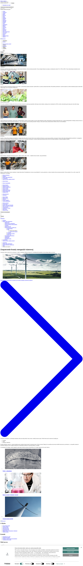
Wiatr (4, 245)
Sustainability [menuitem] (6, 183)
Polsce (4, 28)
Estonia (4, 17)
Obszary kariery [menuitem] (5, 189)
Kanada (4, 22)
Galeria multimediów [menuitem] (6, 201)
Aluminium (2, 218)
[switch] (32, 564)
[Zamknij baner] (81, 547)
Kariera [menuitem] (5, 184)
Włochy (4, 36)
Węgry (4, 34)
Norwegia (4, 27)
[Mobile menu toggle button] (4, 51)
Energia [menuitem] (4, 41)
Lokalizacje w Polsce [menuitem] (6, 208)
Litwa (4, 23)
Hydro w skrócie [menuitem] (6, 200)
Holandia (4, 21)
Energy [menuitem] (5, 181)
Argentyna (4, 12)
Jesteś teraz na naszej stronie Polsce (7, 7)
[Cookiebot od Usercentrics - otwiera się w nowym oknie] (7, 564)
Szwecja (4, 33)
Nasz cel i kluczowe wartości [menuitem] (8, 206)
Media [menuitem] (4, 47)
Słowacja (4, 30)
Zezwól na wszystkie (71, 548)
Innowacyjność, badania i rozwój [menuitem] (9, 179)
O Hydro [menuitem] (4, 48)
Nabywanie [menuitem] (5, 209)
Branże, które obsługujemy (7, 243)
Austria (4, 13)
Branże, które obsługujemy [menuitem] (7, 177)
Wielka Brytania (5, 35)
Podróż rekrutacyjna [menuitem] (6, 191)
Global (4, 11)
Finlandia (4, 18)
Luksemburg (5, 24)
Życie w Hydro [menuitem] (5, 188)
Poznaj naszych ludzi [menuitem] (6, 190)
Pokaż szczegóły (59, 563)
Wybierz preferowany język (5, 9)
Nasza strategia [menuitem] (5, 207)
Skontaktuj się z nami (6, 5)
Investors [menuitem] (6, 194)
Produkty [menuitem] (4, 176)
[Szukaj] (11, 53)
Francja (4, 19)
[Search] (11, 8)
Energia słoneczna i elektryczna (8, 244)
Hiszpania (4, 20)
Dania (4, 16)
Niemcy (4, 26)
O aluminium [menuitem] (5, 178)
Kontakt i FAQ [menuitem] (5, 192)
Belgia (4, 14)
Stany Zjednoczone (6, 31)
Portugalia (4, 29)
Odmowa (70, 555)
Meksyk (4, 25)
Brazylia (4, 15)
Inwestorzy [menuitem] (5, 46)
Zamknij (2, 216)
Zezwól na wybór (70, 551)
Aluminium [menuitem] (5, 40)
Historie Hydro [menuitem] (5, 210)
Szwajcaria (5, 32)
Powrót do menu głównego (5, 212)
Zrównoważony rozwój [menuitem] (7, 43)
